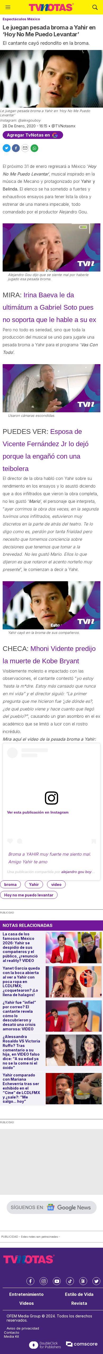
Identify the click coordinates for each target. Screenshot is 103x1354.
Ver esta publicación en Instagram (37, 812)
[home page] (51, 7)
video (56, 884)
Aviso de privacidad (23, 1328)
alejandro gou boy (76, 872)
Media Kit (11, 1336)
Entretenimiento (26, 1294)
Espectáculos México (21, 19)
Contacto (11, 1333)
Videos (26, 1303)
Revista (79, 1303)
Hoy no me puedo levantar (28, 895)
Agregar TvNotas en (29, 135)
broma (10, 884)
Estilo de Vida (79, 1294)
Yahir (34, 884)
